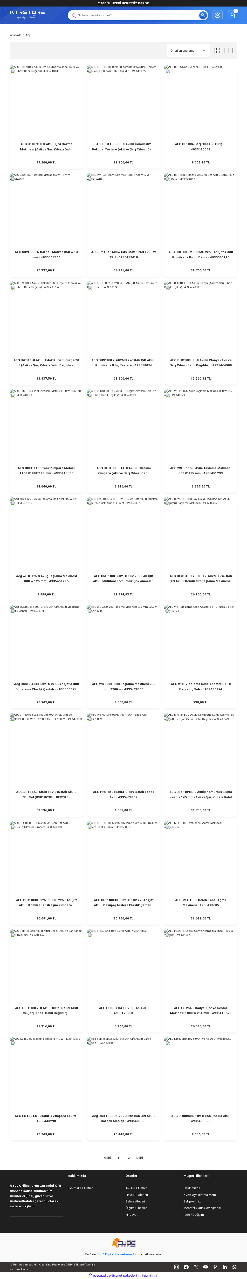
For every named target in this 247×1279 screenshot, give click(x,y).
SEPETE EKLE (46, 163)
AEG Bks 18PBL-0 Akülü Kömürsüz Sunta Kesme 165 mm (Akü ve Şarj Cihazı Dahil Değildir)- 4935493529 (200, 795)
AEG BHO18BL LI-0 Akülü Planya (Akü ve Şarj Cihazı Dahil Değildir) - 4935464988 (201, 362)
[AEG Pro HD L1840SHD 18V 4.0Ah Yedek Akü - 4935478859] (123, 749)
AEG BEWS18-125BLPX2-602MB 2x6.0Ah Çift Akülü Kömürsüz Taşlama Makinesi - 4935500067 (201, 579)
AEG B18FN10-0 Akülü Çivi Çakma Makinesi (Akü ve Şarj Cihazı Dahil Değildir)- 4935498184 (46, 147)
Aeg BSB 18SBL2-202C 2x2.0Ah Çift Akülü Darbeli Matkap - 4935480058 (123, 1118)
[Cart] (232, 15)
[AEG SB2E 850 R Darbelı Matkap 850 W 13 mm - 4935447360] (46, 209)
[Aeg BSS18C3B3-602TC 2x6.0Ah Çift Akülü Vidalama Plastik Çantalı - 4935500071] (46, 641)
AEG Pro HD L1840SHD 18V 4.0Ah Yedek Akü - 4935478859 (123, 794)
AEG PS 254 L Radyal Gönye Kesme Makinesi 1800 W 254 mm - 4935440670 (200, 1010)
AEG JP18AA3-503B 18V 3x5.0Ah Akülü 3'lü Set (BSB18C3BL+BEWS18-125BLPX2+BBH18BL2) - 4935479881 (46, 795)
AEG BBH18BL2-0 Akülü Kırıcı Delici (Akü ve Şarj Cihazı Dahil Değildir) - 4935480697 (46, 1011)
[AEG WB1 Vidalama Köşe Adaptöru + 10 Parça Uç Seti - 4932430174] (200, 641)
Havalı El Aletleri (137, 1195)
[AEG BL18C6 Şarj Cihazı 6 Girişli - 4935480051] (200, 101)
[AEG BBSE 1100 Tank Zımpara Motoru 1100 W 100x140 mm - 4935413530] (46, 425)
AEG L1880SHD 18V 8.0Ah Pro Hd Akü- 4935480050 (200, 1118)
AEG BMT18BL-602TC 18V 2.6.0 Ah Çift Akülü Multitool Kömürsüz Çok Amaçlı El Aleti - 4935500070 (123, 579)
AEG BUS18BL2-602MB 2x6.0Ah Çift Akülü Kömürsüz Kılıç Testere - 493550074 (123, 362)
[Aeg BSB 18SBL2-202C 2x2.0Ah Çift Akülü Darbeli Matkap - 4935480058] (123, 1073)
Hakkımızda (192, 1188)
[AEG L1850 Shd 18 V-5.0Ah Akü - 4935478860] (123, 965)
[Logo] (27, 15)
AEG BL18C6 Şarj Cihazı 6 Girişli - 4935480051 (200, 146)
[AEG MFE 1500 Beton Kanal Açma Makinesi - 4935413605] (200, 857)
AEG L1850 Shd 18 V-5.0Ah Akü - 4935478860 (123, 1010)
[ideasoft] (98, 1275)
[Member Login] (218, 15)
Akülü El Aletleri (136, 1188)
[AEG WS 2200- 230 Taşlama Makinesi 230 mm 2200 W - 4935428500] (123, 641)
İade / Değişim (194, 1214)
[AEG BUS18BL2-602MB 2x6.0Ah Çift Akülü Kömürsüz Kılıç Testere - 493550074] (123, 317)
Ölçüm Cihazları (136, 1208)
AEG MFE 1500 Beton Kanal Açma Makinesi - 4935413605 (200, 902)
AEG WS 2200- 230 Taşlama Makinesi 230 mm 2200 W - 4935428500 (123, 686)
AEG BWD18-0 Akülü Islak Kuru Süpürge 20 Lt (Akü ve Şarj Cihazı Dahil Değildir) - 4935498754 (46, 363)
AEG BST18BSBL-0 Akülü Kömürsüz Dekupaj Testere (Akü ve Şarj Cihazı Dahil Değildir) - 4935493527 (123, 147)
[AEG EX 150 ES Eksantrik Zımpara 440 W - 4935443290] (46, 1073)
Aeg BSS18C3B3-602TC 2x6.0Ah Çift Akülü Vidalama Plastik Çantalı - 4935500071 (46, 686)
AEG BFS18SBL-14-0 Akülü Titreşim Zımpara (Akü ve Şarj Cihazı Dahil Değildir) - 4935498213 (123, 471)
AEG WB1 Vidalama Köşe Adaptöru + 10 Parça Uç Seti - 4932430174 (201, 686)
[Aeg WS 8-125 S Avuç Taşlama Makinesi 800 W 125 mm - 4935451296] (46, 533)
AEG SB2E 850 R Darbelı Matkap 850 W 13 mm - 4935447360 (46, 254)
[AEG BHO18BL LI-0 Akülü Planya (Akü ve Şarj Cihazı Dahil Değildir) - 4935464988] (200, 317)
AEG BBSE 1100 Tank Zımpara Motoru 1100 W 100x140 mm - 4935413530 (46, 470)
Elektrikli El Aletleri (80, 1188)
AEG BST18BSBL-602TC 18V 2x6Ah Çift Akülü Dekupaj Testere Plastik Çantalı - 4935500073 (123, 903)
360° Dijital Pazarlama (114, 1254)
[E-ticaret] (123, 1276)
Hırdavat (131, 1214)
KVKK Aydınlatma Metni (200, 1195)
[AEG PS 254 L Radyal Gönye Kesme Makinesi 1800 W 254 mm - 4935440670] (200, 965)
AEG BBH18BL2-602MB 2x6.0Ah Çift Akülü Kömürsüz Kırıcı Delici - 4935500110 (200, 254)
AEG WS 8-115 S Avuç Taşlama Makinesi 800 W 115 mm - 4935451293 (201, 470)
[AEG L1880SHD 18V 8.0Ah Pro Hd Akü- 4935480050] (200, 1073)
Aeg (28, 35)
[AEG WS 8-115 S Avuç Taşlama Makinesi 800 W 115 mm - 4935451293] (200, 425)
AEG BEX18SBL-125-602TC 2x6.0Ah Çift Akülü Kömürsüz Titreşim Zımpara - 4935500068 (46, 903)
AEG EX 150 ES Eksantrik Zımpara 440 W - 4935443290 (46, 1118)
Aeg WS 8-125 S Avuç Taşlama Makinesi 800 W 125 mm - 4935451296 (46, 578)
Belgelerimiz (192, 1201)
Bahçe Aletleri (135, 1201)
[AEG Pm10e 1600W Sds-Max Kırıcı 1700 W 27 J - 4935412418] (123, 209)
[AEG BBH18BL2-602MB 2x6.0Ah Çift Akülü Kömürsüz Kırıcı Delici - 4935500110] (200, 209)
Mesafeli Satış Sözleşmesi (202, 1208)
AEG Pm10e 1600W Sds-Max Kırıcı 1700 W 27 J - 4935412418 (123, 254)
